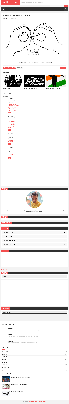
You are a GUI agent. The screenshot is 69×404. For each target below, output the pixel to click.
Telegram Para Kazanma (14, 108)
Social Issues (6, 367)
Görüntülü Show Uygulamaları (15, 142)
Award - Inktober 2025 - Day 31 (53, 88)
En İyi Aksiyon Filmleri (13, 156)
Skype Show (11, 138)
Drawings (8, 67)
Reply (9, 112)
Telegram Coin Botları (13, 105)
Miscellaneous (6, 356)
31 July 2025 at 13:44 (11, 117)
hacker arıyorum (12, 123)
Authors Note (6, 351)
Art (4, 67)
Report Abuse (4, 269)
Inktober (14, 67)
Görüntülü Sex (11, 140)
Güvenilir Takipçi (12, 110)
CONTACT (15, 9)
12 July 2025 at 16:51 (11, 100)
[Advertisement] (34, 293)
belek (9, 127)
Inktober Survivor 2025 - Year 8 (31, 88)
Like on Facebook (8, 236)
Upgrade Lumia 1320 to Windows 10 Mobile (20, 377)
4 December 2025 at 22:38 (12, 134)
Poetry (4, 359)
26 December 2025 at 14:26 (12, 149)
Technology (5, 370)
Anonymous (10, 328)
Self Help (5, 362)
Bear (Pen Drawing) (7, 88)
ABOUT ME (8, 9)
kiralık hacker (11, 121)
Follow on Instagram (9, 244)
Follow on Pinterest (9, 240)
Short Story (6, 364)
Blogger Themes (42, 402)
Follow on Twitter (8, 232)
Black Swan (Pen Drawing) (17, 391)
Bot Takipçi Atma (12, 107)
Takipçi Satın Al (12, 104)
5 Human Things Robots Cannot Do (19, 384)
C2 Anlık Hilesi (11, 154)
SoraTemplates (33, 402)
